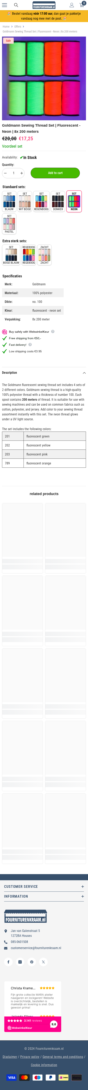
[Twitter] (43, 962)
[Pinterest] (31, 962)
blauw (9, 201)
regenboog (41, 201)
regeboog (29, 254)
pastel (9, 223)
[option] (44, 78)
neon (74, 201)
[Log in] (72, 5)
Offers (17, 26)
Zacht (45, 254)
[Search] (16, 5)
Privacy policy (29, 1057)
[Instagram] (20, 962)
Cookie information (44, 1065)
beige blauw (11, 254)
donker (58, 201)
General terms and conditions (63, 1057)
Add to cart (55, 173)
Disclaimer (10, 1057)
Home (6, 26)
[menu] (4, 5)
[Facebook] (8, 962)
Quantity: (8, 165)
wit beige (25, 201)
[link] (22, 561)
